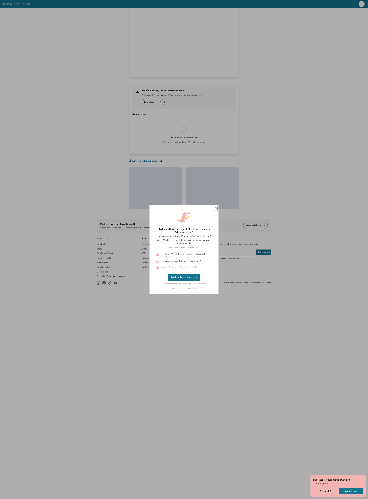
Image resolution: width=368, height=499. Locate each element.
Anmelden (192, 288)
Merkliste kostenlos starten (184, 277)
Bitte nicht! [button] (325, 491)
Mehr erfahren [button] (321, 483)
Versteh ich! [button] (351, 491)
